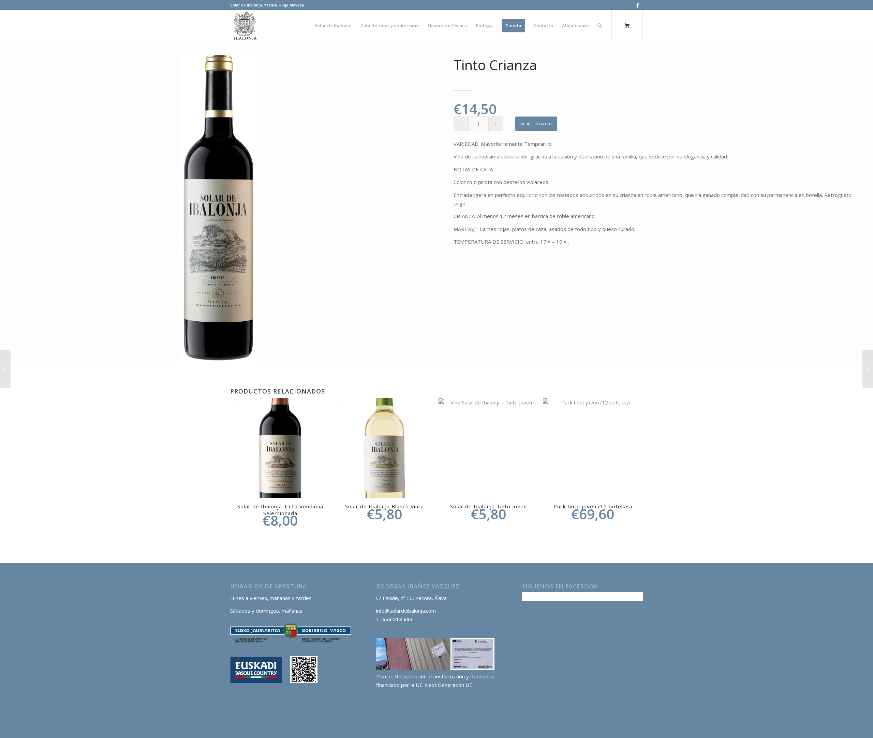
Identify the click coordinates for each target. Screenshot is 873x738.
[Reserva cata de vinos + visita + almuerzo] (867, 369)
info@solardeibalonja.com (406, 610)
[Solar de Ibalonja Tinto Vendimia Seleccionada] (5, 369)
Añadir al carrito (536, 123)
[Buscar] (599, 25)
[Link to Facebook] (638, 5)
